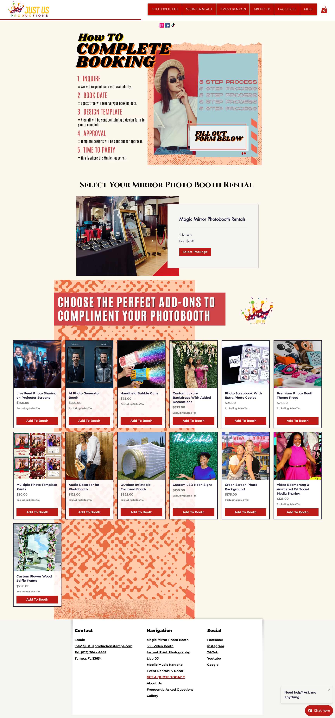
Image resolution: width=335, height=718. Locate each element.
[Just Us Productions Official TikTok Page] (173, 25)
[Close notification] (329, 690)
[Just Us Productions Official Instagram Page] (162, 25)
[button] (165, 9)
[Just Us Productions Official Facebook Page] (167, 25)
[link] (213, 219)
